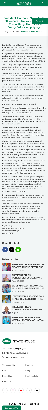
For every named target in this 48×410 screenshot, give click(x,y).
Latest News (25, 31)
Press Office (7, 376)
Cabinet (5, 370)
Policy (27, 370)
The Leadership (8, 365)
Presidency (29, 365)
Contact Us (6, 381)
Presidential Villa (31, 376)
